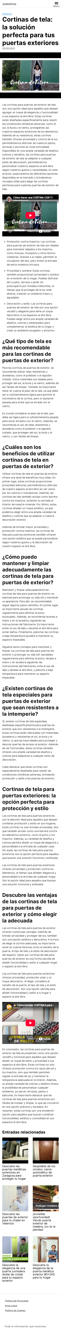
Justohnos (9, 4)
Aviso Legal (11, 1305)
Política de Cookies (15, 1310)
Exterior (7, 14)
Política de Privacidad (16, 1301)
